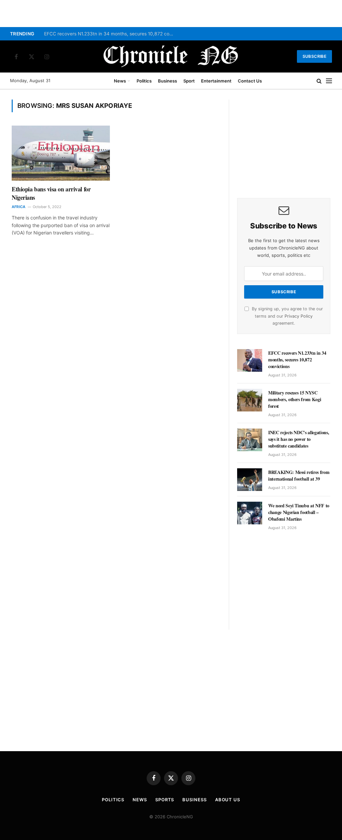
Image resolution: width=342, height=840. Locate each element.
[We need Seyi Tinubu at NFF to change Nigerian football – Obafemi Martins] (249, 513)
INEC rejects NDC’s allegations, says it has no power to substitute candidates (298, 439)
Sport (189, 80)
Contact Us (250, 80)
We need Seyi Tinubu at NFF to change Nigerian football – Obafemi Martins (298, 512)
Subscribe (314, 56)
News (120, 80)
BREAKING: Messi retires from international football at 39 (298, 475)
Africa (18, 206)
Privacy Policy (299, 316)
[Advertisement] (283, 141)
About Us (227, 799)
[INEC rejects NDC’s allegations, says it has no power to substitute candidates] (249, 440)
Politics (144, 80)
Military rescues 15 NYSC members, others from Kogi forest (294, 399)
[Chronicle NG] (171, 56)
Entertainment (216, 80)
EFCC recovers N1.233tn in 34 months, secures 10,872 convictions (111, 33)
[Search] (319, 81)
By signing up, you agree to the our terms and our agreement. (286, 316)
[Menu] (329, 81)
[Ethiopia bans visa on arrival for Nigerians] (61, 153)
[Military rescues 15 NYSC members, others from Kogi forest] (249, 400)
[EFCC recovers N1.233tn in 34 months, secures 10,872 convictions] (249, 360)
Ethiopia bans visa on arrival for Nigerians (51, 193)
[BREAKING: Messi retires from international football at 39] (249, 479)
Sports (164, 799)
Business (167, 80)
